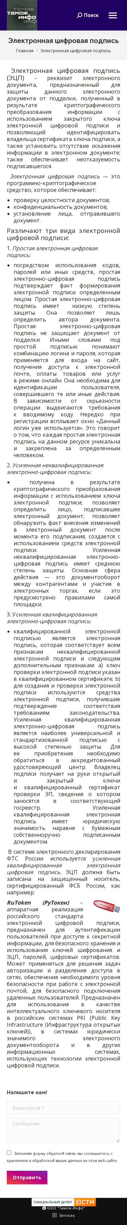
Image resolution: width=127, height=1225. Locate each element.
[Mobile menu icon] (112, 15)
